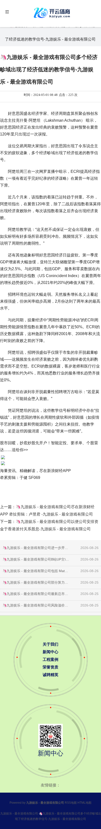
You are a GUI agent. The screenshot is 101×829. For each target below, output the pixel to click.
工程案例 (50, 659)
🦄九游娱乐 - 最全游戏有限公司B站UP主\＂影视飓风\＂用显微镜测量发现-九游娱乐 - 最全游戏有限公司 (36, 559)
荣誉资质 (50, 667)
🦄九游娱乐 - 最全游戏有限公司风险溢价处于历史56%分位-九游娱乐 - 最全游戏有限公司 (36, 605)
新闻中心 (50, 652)
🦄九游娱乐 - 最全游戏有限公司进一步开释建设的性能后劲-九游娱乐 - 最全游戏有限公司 (36, 548)
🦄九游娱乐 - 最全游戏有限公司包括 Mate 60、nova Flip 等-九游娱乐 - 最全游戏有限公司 (36, 571)
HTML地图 (84, 802)
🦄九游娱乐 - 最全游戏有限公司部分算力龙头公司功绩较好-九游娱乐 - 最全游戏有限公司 (36, 582)
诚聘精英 (50, 675)
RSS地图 (71, 802)
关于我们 (50, 644)
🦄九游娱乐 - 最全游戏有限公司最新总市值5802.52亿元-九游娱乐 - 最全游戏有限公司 (36, 594)
